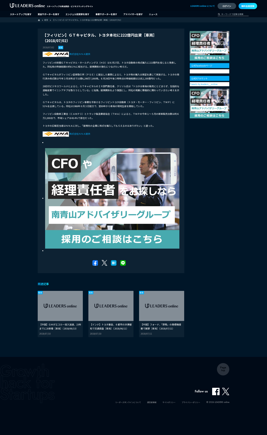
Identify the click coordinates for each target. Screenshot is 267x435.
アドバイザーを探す (133, 14)
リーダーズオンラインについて (128, 402)
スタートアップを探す (21, 14)
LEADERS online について (202, 5)
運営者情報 (151, 402)
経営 (61, 47)
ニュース (153, 14)
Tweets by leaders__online (204, 84)
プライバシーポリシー (191, 402)
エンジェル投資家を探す (77, 14)
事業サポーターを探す (106, 14)
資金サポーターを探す (48, 14)
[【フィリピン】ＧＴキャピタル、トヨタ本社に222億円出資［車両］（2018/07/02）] (114, 262)
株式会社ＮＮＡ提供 (79, 54)
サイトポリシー (169, 402)
